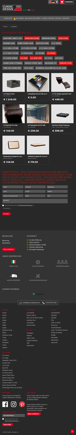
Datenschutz (54, 340)
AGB (28, 343)
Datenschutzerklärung (25, 205)
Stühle (4, 325)
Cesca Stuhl (63, 38)
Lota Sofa (59, 58)
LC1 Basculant (27, 53)
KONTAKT (66, 18)
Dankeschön (30, 345)
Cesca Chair (5, 365)
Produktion (30, 333)
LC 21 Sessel (56, 43)
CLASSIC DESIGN (48, 18)
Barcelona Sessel (49, 38)
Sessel (4, 313)
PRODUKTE (8, 18)
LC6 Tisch (48, 58)
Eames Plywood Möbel (9, 385)
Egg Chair (5, 368)
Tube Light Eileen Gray (12, 68)
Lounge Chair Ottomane (12, 63)
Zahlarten (54, 315)
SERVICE (58, 18)
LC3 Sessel (51, 53)
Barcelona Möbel (7, 380)
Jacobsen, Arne (31, 320)
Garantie (53, 318)
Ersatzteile (14, 26)
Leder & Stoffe (55, 323)
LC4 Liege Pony (36, 58)
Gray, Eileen (30, 323)
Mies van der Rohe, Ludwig (35, 318)
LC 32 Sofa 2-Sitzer (46, 48)
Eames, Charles (31, 315)
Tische (4, 337)
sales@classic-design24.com (31, 302)
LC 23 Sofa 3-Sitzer (28, 48)
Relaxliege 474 (50, 63)
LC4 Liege (23, 58)
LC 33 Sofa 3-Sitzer (10, 53)
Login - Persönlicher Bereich (59, 330)
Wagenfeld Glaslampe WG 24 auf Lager (51, 68)
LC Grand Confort (7, 373)
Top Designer (31, 310)
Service (5, 26)
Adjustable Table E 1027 (12, 38)
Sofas (4, 318)
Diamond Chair (9, 43)
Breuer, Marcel (31, 325)
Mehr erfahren (8, 249)
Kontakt (53, 335)
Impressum (54, 342)
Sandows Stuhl (66, 63)
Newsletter (54, 337)
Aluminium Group (7, 370)
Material (29, 335)
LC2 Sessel (5, 355)
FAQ (52, 320)
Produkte (5, 310)
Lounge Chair (6, 363)
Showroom (54, 325)
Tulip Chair (28, 68)
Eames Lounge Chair (25, 43)
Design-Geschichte (56, 332)
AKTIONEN (18, 18)
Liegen (4, 320)
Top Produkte (6, 352)
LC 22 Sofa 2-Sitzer (10, 48)
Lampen (4, 340)
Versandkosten (55, 313)
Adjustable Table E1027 (9, 360)
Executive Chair (42, 43)
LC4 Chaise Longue (10, 58)
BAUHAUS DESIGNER (32, 18)
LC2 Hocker (40, 53)
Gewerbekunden (56, 327)
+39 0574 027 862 (51, 302)
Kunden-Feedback (32, 340)
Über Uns (29, 330)
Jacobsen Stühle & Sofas (9, 383)
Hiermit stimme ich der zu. (19, 205)
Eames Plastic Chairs (8, 375)
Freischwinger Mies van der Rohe (12, 387)
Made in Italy (31, 338)
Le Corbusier (30, 313)
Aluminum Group (7, 330)
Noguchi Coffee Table (33, 63)
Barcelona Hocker (32, 38)
